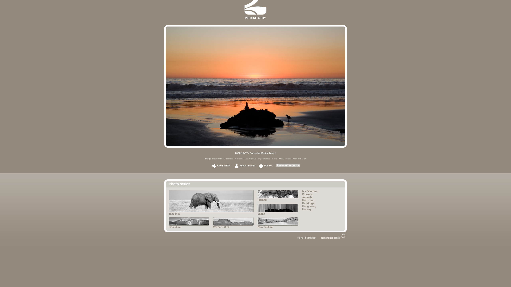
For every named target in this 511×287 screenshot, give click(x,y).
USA (281, 158)
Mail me (268, 165)
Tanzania (174, 213)
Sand (274, 158)
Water (288, 158)
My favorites (264, 158)
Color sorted (223, 165)
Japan (261, 213)
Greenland (175, 227)
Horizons (307, 200)
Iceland (262, 199)
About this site (247, 165)
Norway (306, 209)
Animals (307, 197)
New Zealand (265, 227)
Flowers (307, 194)
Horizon (239, 158)
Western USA (299, 158)
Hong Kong (309, 206)
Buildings (308, 203)
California (228, 158)
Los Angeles (250, 158)
